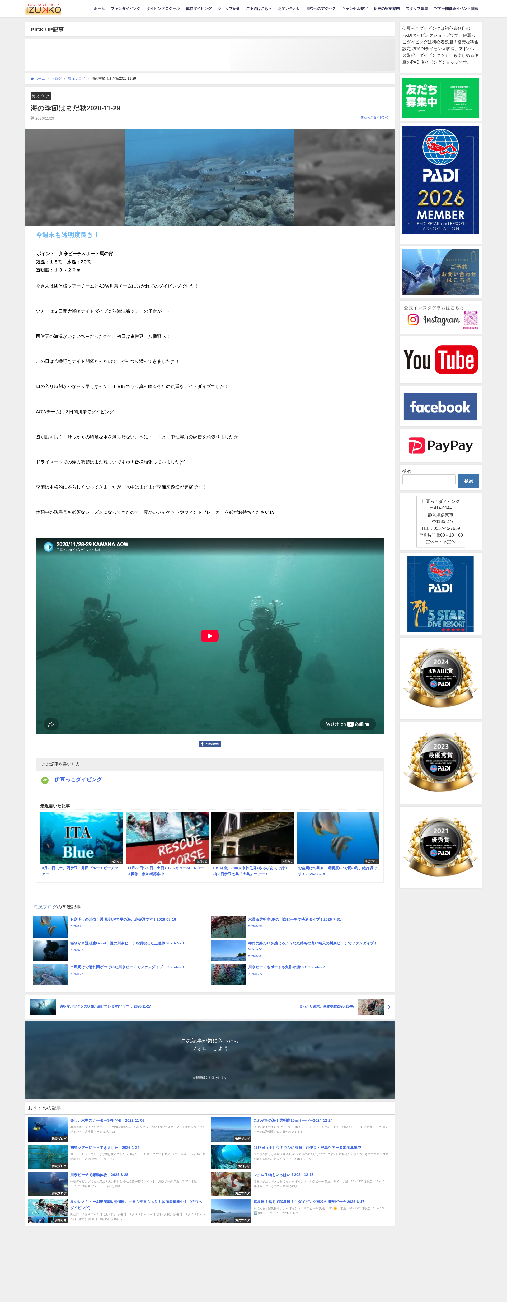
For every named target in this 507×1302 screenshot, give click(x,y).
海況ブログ (40, 96)
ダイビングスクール (163, 8)
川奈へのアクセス (321, 8)
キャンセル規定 (355, 8)
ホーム (99, 8)
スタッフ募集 (417, 8)
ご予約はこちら (259, 8)
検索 (406, 471)
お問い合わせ (289, 8)
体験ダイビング (199, 8)
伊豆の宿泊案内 (387, 8)
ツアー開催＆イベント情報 (456, 8)
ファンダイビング (125, 8)
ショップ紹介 (229, 8)
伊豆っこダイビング (375, 117)
